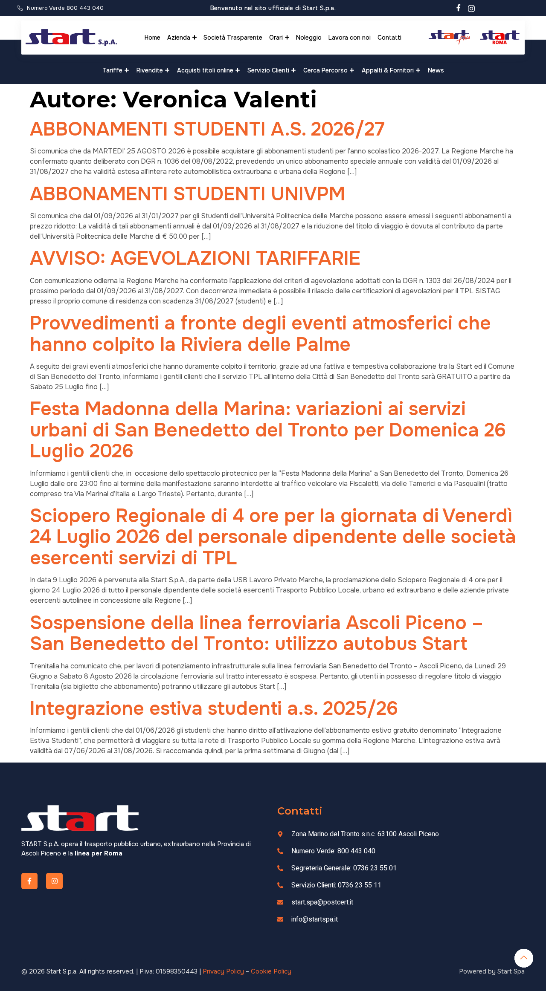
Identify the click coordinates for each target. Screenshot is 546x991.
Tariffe (112, 70)
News (436, 70)
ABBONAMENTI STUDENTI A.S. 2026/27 (207, 129)
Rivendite (149, 70)
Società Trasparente (232, 37)
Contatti (389, 37)
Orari (276, 37)
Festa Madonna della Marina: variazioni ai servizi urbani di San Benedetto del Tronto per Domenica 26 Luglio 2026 (268, 430)
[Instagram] (471, 8)
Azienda (178, 37)
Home (152, 37)
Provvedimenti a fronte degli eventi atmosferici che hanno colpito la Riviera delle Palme (260, 333)
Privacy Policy (223, 971)
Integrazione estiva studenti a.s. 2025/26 (214, 708)
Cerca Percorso (325, 70)
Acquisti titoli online (205, 70)
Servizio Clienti (268, 70)
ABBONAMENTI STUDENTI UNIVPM (187, 194)
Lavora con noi (349, 37)
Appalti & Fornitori (388, 70)
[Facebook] (458, 8)
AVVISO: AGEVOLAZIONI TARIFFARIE (195, 258)
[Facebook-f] (29, 881)
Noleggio (309, 37)
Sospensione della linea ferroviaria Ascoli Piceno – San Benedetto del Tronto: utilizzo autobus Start (256, 633)
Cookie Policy (271, 971)
